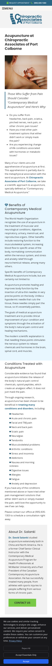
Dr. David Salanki (18, 537)
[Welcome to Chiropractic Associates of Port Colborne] (26, 23)
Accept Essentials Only (26, 655)
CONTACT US (22, 603)
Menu (8, 8)
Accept (26, 661)
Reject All (26, 648)
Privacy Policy (15, 640)
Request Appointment (19, 3)
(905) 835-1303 (40, 3)
